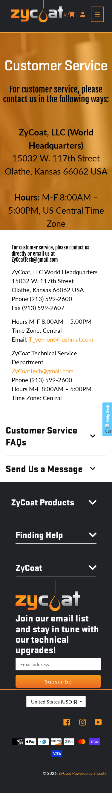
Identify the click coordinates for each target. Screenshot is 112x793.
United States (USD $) (54, 701)
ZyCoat (65, 773)
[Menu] (97, 14)
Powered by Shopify (89, 773)
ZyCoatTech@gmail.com (35, 260)
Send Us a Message (44, 468)
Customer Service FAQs (41, 436)
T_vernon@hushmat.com (61, 339)
